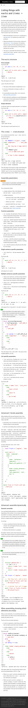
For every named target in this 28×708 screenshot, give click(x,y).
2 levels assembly (16, 208)
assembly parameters (8, 54)
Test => (3, 76)
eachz (8, 37)
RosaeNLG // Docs (7, 2)
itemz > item (10, 43)
